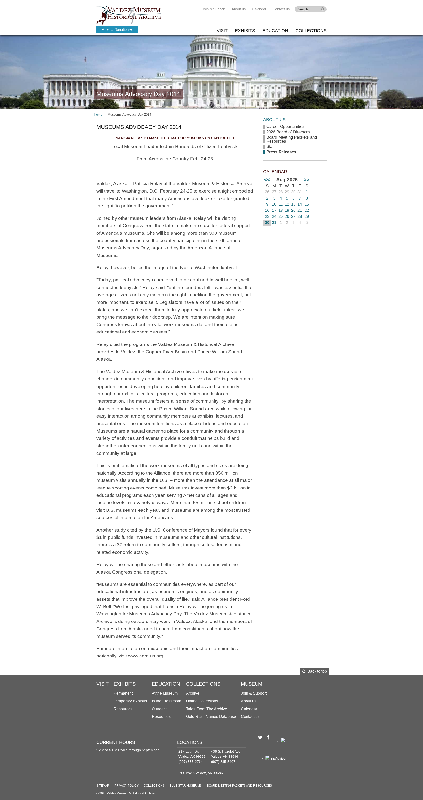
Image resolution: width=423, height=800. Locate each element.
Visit (222, 30)
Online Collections (202, 701)
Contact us (281, 9)
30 (293, 192)
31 (299, 192)
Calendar (259, 9)
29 (287, 192)
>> (307, 179)
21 (299, 210)
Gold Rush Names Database (211, 716)
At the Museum (165, 693)
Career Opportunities (285, 126)
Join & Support (213, 9)
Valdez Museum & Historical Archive (128, 14)
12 (287, 204)
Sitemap (102, 785)
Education (275, 30)
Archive (192, 693)
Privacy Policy (126, 785)
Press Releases (281, 152)
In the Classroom (166, 701)
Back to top (316, 671)
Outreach (160, 709)
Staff (270, 146)
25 (280, 216)
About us (239, 9)
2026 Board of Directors (288, 132)
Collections (311, 30)
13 (293, 204)
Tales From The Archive (206, 709)
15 (307, 204)
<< (267, 179)
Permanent (123, 693)
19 (287, 210)
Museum (251, 684)
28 (280, 192)
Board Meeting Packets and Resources (291, 139)
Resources (123, 709)
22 (307, 210)
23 (267, 216)
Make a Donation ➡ (117, 29)
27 (274, 192)
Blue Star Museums (186, 785)
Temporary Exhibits (130, 701)
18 (280, 210)
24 (274, 216)
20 (293, 210)
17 (274, 210)
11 (281, 204)
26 (267, 192)
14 (299, 204)
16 (267, 210)
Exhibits (245, 30)
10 (274, 204)
